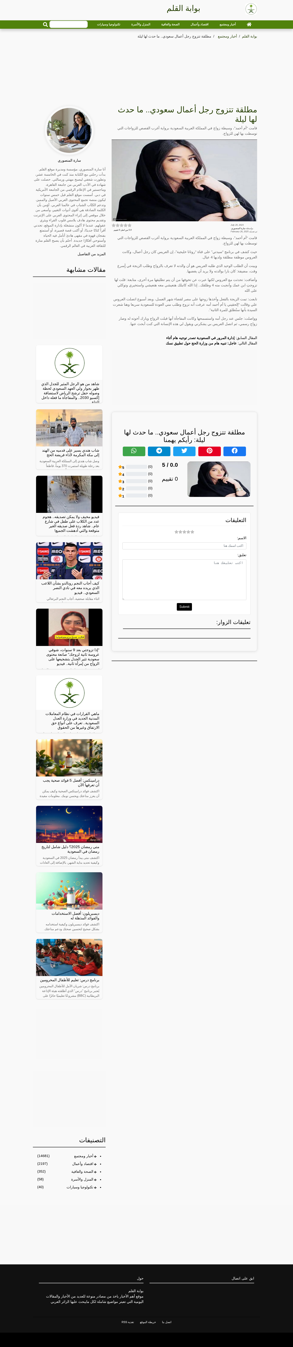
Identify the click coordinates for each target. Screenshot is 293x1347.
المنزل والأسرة (140, 24)
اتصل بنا (166, 1322)
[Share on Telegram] (159, 451)
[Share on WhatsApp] (134, 451)
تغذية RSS (128, 1322)
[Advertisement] (146, 69)
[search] (45, 24)
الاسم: (241, 538)
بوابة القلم (249, 36)
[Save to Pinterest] (209, 451)
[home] (249, 24)
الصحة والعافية (170, 24)
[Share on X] (184, 451)
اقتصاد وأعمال (199, 24)
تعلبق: (241, 555)
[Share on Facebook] (234, 451)
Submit (184, 606)
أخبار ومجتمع (228, 24)
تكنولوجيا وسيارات (108, 24)
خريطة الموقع (148, 1322)
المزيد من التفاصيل (92, 254)
